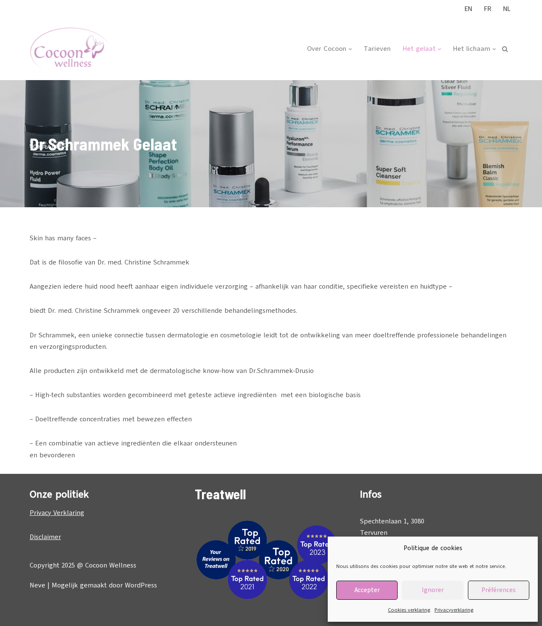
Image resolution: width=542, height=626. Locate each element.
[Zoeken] (505, 49)
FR (487, 9)
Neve (37, 585)
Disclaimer (45, 537)
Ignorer (433, 590)
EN (468, 9)
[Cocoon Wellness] (70, 49)
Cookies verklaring (409, 610)
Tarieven (377, 48)
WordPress (141, 585)
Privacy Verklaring (57, 512)
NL (507, 9)
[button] (350, 49)
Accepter (367, 590)
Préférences (498, 590)
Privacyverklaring (453, 610)
